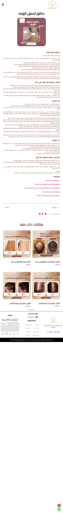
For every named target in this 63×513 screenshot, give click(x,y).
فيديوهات (28, 331)
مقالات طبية (36, 335)
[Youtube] (56, 332)
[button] (2, 4)
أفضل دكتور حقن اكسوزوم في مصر (47, 261)
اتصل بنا (28, 335)
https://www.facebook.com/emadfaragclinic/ (48, 195)
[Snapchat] (47, 332)
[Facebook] (58, 332)
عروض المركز (29, 324)
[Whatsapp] (59, 509)
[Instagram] (53, 332)
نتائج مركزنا (27, 328)
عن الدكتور (36, 331)
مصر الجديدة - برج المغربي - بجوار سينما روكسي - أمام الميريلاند (10, 319)
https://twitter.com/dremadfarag (51, 192)
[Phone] (59, 505)
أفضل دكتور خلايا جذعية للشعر (49, 303)
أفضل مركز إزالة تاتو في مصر (21, 261)
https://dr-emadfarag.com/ (53, 180)
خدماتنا (37, 328)
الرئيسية (37, 324)
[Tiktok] (50, 332)
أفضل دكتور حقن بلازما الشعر (20, 303)
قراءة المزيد (57, 264)
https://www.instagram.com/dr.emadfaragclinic (47, 184)
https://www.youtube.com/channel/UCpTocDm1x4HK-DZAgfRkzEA (42, 188)
